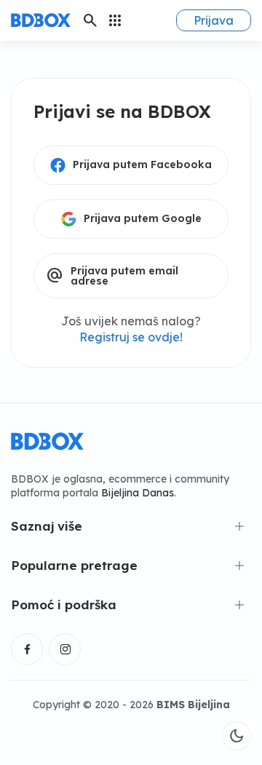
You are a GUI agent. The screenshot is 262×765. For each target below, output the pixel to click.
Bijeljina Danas (137, 492)
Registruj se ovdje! (131, 337)
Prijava (214, 20)
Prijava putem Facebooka (142, 164)
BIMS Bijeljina (193, 704)
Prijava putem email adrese (112, 276)
